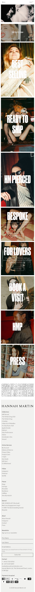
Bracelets (5, 489)
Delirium (4, 430)
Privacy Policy (6, 452)
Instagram (5, 471)
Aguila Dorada (6, 428)
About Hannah (6, 518)
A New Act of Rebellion (8, 423)
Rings (3, 484)
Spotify (4, 475)
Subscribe (17, 554)
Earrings (4, 486)
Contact (4, 523)
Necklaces (5, 491)
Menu (3, 2)
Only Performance (7, 432)
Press (3, 525)
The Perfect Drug (7, 419)
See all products (7, 495)
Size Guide (5, 459)
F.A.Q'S (4, 457)
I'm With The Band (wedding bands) (13, 507)
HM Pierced (5, 414)
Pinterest (4, 473)
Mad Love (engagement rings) (11, 505)
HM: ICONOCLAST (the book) (10, 503)
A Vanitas (4, 421)
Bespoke (4, 510)
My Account (5, 448)
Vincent (4, 439)
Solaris (4, 434)
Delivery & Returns (7, 450)
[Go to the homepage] (17, 406)
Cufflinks (4, 493)
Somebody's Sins (7, 437)
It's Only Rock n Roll (8, 425)
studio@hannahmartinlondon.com (12, 566)
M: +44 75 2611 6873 (8, 564)
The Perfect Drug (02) (8, 416)
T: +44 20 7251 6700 (8, 561)
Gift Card (4, 461)
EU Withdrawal (6, 463)
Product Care (6, 454)
